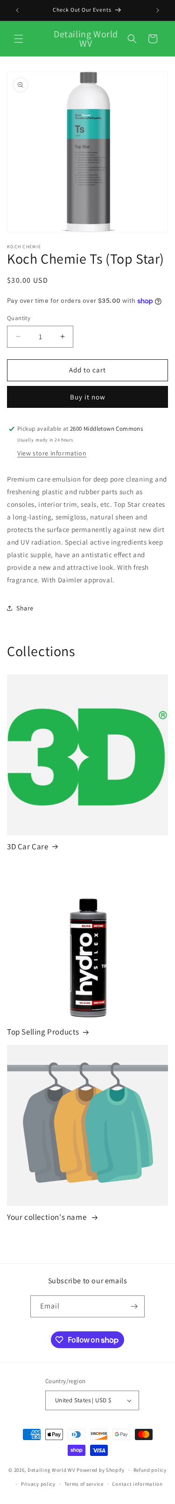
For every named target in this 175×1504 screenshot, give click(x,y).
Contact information (137, 1484)
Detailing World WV (52, 1470)
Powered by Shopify (101, 1470)
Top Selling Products (43, 1032)
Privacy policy (38, 1484)
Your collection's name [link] (47, 1217)
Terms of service (84, 1484)
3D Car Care (28, 846)
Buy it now (87, 396)
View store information (51, 453)
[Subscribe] (134, 1306)
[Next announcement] (157, 10)
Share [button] (25, 608)
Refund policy (150, 1470)
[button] (18, 38)
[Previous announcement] (17, 10)
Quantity (18, 318)
